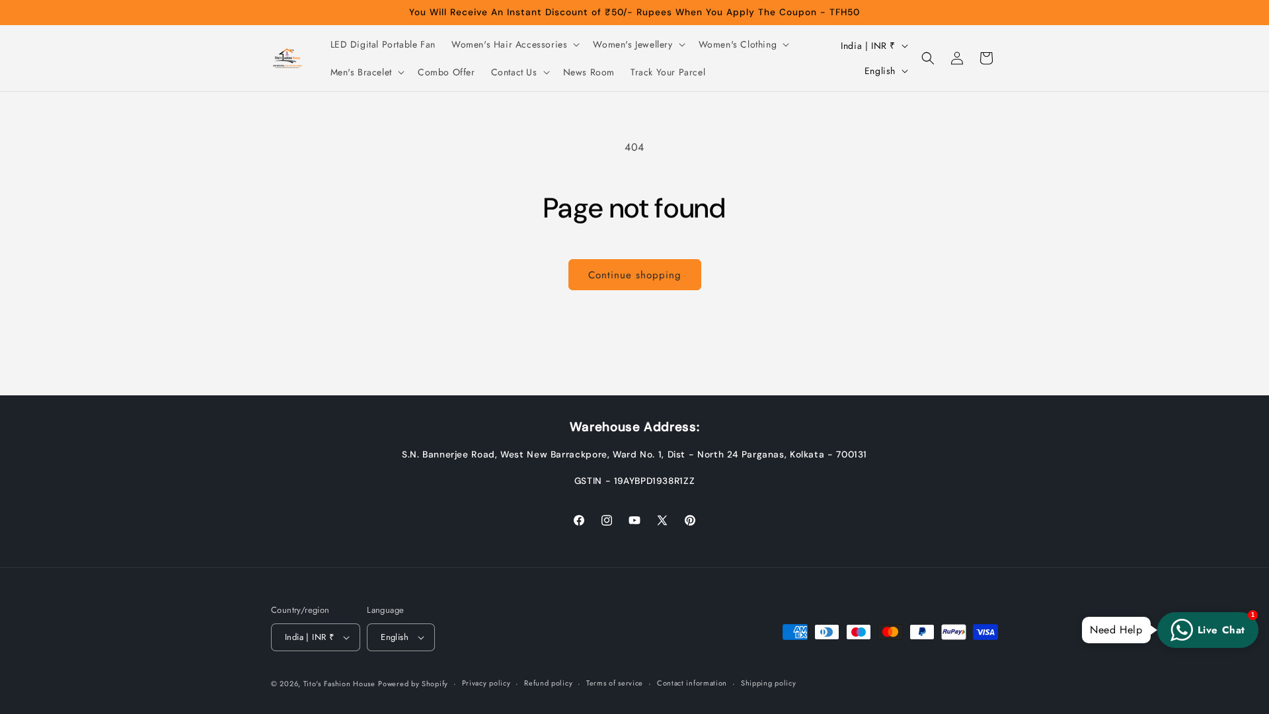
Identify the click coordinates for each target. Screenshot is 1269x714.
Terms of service (614, 683)
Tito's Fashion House (339, 683)
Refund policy (548, 683)
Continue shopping (634, 275)
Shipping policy (768, 683)
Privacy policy (486, 683)
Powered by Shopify (413, 683)
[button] (514, 44)
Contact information (692, 683)
